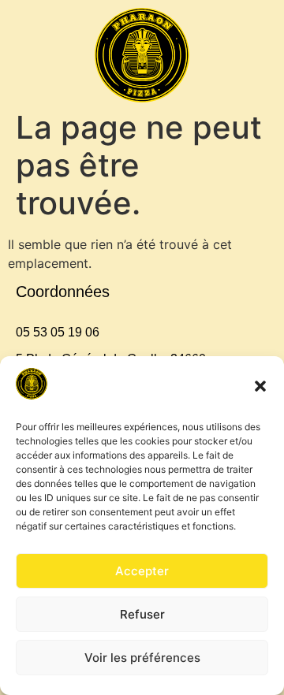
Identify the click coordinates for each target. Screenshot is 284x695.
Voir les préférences (142, 657)
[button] (260, 386)
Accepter (142, 570)
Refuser (142, 614)
